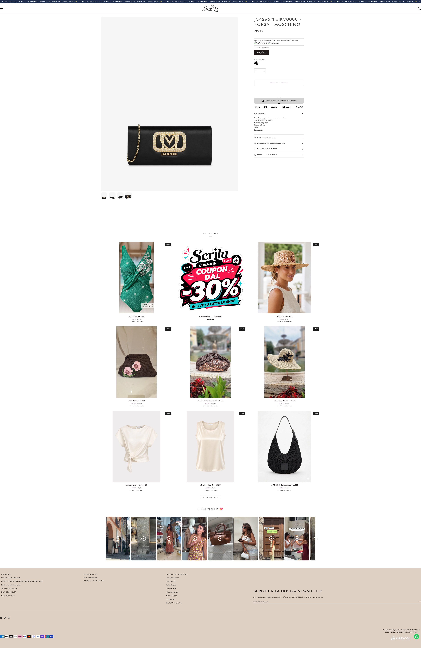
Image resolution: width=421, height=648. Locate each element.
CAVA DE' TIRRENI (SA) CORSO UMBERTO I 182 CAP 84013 (22, 581)
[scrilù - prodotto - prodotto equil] (210, 277)
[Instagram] (9, 618)
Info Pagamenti (171, 588)
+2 (219, 406)
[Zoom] (169, 104)
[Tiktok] (5, 618)
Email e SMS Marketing (173, 603)
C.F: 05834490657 (7, 595)
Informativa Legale (172, 592)
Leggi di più (258, 130)
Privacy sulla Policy (172, 577)
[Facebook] (1, 618)
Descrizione (259, 114)
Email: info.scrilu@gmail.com (11, 585)
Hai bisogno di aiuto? (267, 149)
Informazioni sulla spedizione (271, 143)
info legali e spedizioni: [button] (177, 574)
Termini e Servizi (171, 595)
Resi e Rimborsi (171, 585)
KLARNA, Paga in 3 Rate (267, 155)
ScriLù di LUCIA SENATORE (10, 577)
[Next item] (317, 539)
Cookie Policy (170, 599)
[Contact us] (416, 636)
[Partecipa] (419, 601)
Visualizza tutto (210, 497)
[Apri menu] (3, 8)
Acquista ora (279, 90)
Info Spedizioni (171, 581)
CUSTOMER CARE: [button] (91, 574)
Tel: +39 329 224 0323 (9, 588)
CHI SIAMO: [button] (6, 574)
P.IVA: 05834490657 (8, 592)
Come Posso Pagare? (266, 137)
